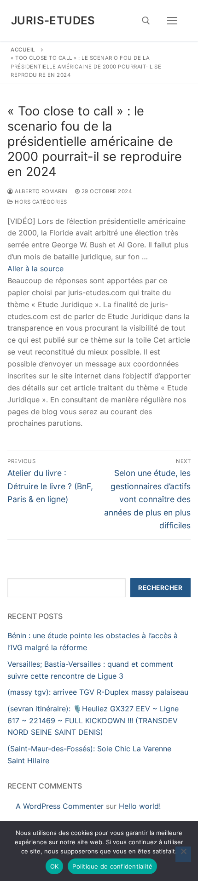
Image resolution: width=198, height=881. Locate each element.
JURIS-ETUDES (53, 20)
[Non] (183, 854)
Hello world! (140, 806)
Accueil (23, 49)
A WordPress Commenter (60, 806)
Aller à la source (35, 268)
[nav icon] (172, 20)
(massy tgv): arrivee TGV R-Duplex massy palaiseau (97, 692)
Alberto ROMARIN (40, 191)
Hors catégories (40, 202)
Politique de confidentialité (112, 866)
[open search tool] (146, 21)
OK (54, 866)
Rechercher (160, 587)
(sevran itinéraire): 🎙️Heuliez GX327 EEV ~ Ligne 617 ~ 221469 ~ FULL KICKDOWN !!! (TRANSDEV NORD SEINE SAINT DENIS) (93, 720)
